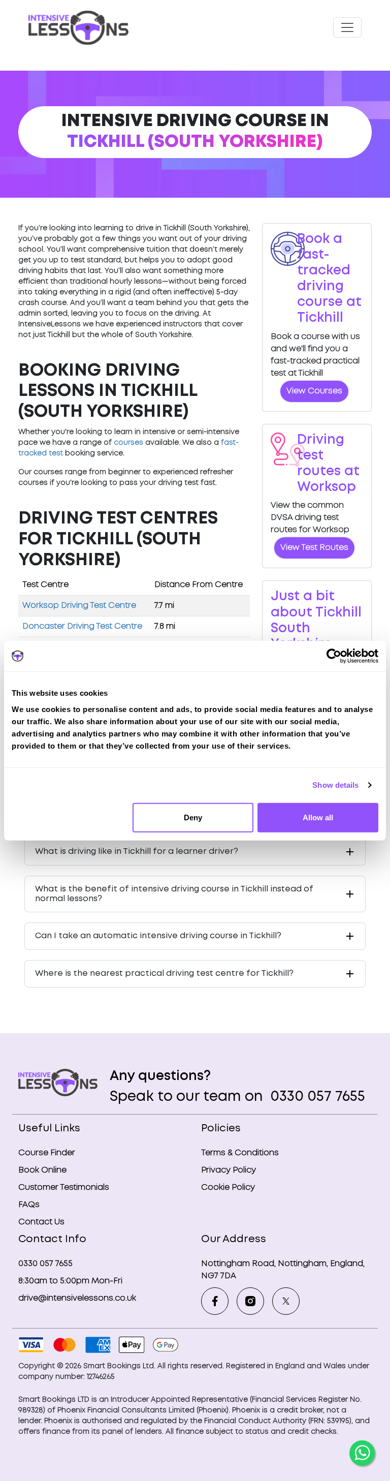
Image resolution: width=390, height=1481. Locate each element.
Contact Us (41, 1222)
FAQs (29, 1205)
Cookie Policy (228, 1187)
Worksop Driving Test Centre (79, 605)
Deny (193, 817)
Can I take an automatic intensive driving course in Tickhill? (158, 936)
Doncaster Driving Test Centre (82, 626)
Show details (335, 785)
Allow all (318, 817)
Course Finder (46, 1153)
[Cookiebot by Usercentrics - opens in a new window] (333, 656)
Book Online (42, 1170)
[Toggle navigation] (347, 27)
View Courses (314, 391)
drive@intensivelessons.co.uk (77, 1298)
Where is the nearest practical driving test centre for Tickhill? (164, 973)
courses (128, 443)
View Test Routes (314, 547)
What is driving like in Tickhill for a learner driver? (136, 851)
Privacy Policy (228, 1170)
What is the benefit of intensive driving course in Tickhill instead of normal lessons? (174, 894)
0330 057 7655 (316, 1097)
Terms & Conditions (240, 1153)
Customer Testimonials (63, 1187)
